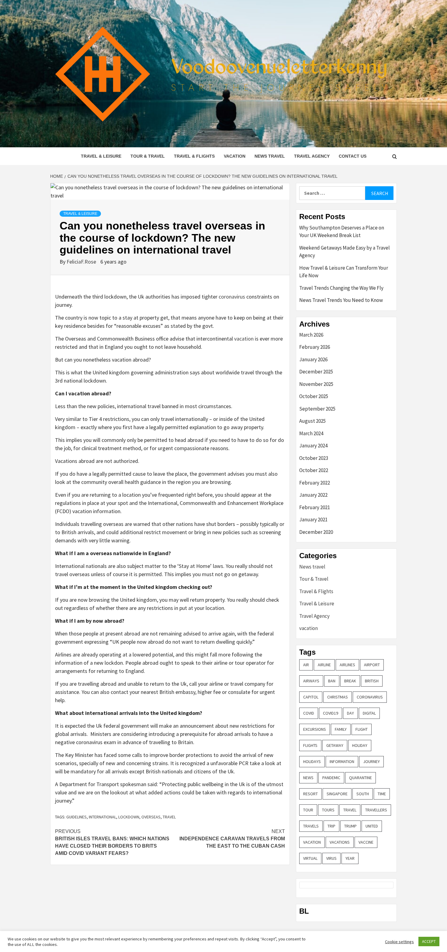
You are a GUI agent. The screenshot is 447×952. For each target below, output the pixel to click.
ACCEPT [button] (429, 941)
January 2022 (313, 495)
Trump (350, 826)
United (372, 826)
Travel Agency (312, 156)
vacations (340, 842)
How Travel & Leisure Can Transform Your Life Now (343, 271)
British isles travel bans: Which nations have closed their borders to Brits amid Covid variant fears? (112, 842)
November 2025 (316, 384)
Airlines (347, 664)
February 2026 (314, 347)
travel (169, 817)
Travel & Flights (194, 156)
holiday (359, 745)
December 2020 (316, 532)
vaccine (366, 842)
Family (341, 729)
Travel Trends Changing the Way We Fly (341, 288)
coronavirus (232, 296)
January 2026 (313, 359)
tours (328, 810)
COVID (308, 713)
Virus (331, 858)
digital (369, 713)
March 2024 (311, 433)
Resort (310, 793)
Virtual (310, 858)
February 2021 (314, 507)
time (382, 793)
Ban (331, 681)
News (308, 777)
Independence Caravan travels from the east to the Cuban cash (232, 839)
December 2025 (316, 371)
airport (372, 664)
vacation (234, 156)
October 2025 (313, 396)
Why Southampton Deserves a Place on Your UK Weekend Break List (341, 231)
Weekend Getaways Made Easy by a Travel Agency (344, 251)
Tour (308, 810)
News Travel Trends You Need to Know (341, 300)
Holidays (312, 761)
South (362, 793)
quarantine (360, 777)
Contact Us (352, 156)
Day (350, 713)
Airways (311, 681)
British (372, 681)
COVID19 (330, 713)
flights (310, 745)
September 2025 (317, 408)
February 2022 (314, 482)
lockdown (128, 817)
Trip (331, 826)
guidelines (76, 817)
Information (342, 761)
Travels (311, 826)
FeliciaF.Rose (82, 261)
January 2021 (313, 519)
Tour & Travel (147, 156)
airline (324, 664)
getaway (334, 745)
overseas (151, 817)
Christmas (337, 697)
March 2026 (311, 334)
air (306, 664)
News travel (270, 156)
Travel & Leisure (101, 156)
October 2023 (313, 458)
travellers (376, 810)
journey (371, 761)
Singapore (337, 793)
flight (361, 729)
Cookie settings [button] (399, 941)
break (350, 681)
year (350, 858)
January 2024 (313, 445)
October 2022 (313, 470)
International (102, 817)
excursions (314, 729)
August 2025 (312, 421)
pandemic (331, 777)
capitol (310, 697)
